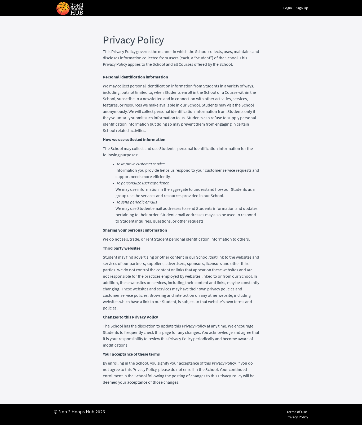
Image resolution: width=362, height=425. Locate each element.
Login (287, 8)
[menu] (293, 8)
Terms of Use (296, 411)
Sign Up (302, 8)
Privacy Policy (297, 417)
